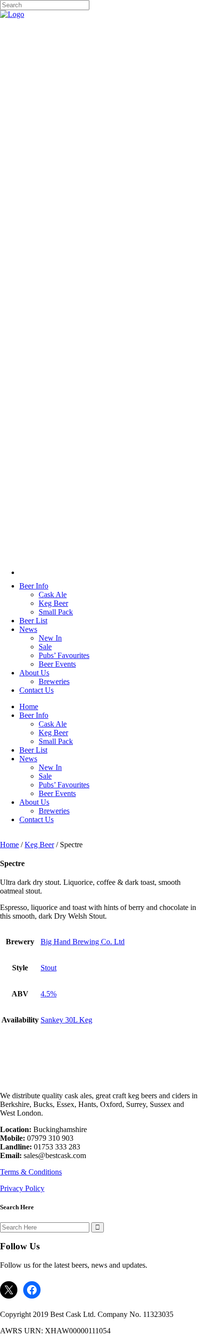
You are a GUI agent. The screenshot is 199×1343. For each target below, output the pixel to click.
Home (9, 844)
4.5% (49, 994)
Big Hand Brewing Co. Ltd (83, 941)
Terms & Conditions (31, 1172)
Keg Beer (39, 844)
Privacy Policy (22, 1188)
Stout (49, 968)
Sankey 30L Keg (66, 1020)
